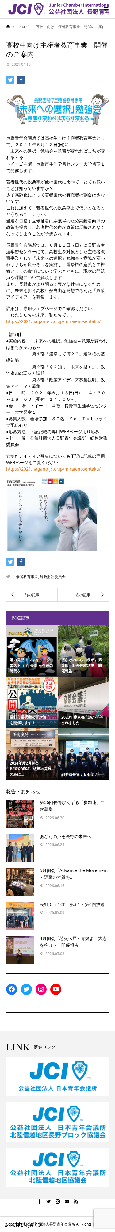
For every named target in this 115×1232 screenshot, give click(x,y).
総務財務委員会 (53, 576)
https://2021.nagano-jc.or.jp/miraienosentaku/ (53, 321)
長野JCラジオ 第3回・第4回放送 (72, 904)
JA (30, 1225)
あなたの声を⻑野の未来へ (65, 836)
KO (37, 1225)
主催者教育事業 (25, 576)
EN (24, 1225)
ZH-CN (12, 1225)
